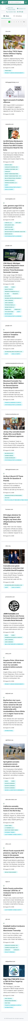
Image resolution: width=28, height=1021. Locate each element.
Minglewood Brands (10, 1000)
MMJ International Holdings (13, 178)
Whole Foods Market (10, 872)
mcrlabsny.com (9, 225)
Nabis (6, 287)
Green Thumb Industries (11, 173)
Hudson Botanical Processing (13, 495)
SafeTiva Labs (9, 227)
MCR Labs (18, 222)
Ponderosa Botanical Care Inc (13, 637)
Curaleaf (7, 171)
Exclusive (7, 296)
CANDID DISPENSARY (10, 457)
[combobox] (16, 2)
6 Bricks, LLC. (8, 222)
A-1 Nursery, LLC (9, 827)
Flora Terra (8, 825)
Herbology (8, 309)
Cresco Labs (8, 164)
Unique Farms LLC (9, 307)
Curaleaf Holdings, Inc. (11, 167)
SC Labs (7, 293)
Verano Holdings (9, 180)
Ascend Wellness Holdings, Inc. (13, 351)
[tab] (6, 16)
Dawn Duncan (8, 233)
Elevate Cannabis (10, 783)
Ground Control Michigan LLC (13, 298)
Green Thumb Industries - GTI (13, 176)
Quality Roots (9, 289)
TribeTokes (8, 70)
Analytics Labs (9, 229)
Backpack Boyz (9, 453)
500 (24, 21)
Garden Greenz (9, 455)
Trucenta (15, 293)
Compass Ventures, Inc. (11, 169)
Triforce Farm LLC (10, 305)
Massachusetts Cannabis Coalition (15, 231)
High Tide (7, 1003)
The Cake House (9, 311)
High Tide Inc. (8, 998)
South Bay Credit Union (11, 830)
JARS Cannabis (9, 300)
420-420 (7, 497)
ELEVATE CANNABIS (10, 787)
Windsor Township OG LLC (12, 291)
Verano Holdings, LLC (11, 182)
